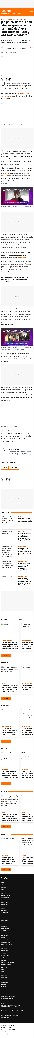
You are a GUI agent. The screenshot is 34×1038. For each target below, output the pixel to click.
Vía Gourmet (4, 982)
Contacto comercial (7, 998)
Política (3, 958)
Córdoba (4, 885)
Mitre (22, 1032)
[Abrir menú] (31, 10)
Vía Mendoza (4, 920)
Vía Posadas (4, 926)
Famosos (5, 468)
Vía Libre (3, 984)
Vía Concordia (5, 942)
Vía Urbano (4, 977)
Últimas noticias (6, 955)
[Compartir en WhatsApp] (6, 79)
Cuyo (2, 918)
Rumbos (3, 986)
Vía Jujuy (4, 910)
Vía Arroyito (5, 897)
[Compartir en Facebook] (2, 79)
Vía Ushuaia (4, 950)
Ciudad (4, 1034)
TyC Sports (20, 1034)
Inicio (2, 882)
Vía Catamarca (5, 915)
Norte (3, 908)
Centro (3, 893)
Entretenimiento (7, 19)
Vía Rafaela (4, 937)
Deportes (4, 967)
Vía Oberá (4, 933)
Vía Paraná (4, 940)
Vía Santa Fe (4, 935)
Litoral (3, 924)
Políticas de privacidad (8, 996)
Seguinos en (25, 48)
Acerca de (4, 1001)
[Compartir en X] (9, 79)
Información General (7, 962)
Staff (3, 1003)
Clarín (4, 1032)
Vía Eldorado (5, 928)
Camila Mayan (20, 19)
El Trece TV (15, 1032)
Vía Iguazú (4, 930)
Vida (2, 971)
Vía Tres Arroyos (6, 902)
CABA (2, 889)
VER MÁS (5, 655)
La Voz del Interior (8, 1036)
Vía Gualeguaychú (6, 944)
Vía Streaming (5, 980)
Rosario (3, 887)
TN (9, 1032)
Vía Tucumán (5, 912)
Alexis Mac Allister (8, 472)
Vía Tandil (4, 900)
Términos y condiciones (8, 994)
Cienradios (11, 1034)
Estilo (3, 969)
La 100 (27, 1032)
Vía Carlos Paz (5, 895)
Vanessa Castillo (11, 48)
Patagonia (4, 948)
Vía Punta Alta (5, 904)
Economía (4, 960)
